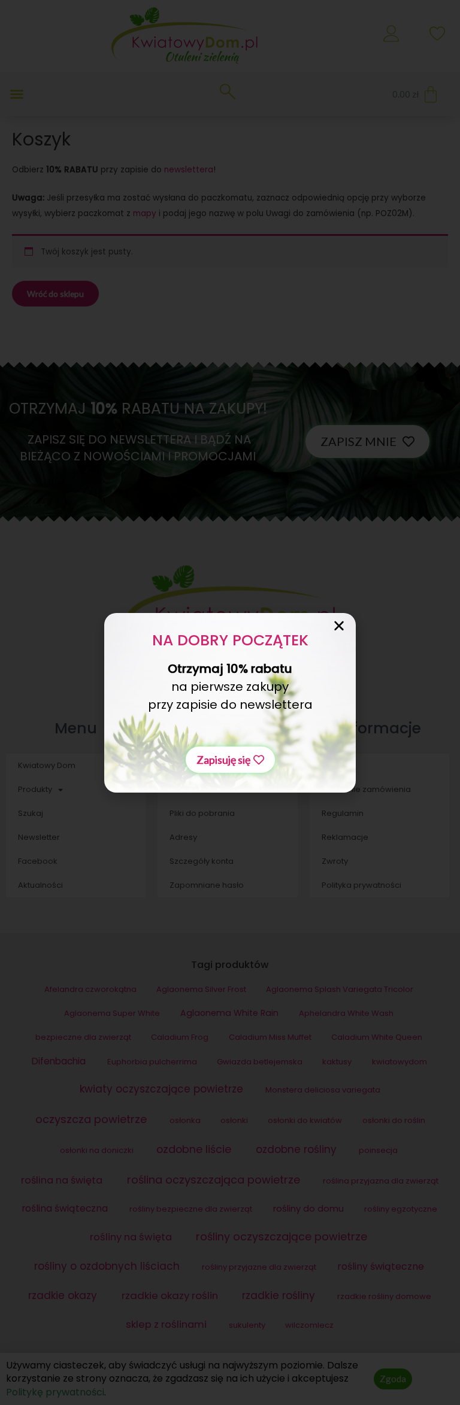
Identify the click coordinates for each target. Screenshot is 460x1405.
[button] (230, 759)
